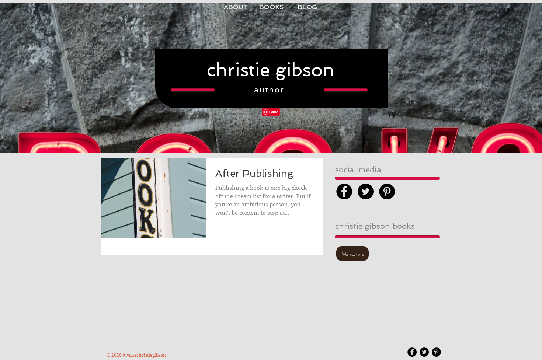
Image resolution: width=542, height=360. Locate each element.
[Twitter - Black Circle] (366, 191)
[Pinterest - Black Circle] (387, 191)
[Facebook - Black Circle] (344, 191)
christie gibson (270, 70)
